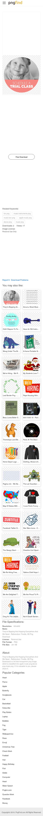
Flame (4, 682)
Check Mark (7, 751)
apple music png (25, 217)
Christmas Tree (8, 746)
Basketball (6, 703)
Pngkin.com (7, 790)
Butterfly (5, 690)
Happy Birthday (8, 764)
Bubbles (5, 720)
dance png (8, 222)
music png (20, 222)
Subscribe (6, 708)
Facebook (6, 798)
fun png (6, 213)
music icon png (9, 217)
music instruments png (22, 213)
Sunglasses (7, 695)
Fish (4, 768)
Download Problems (19, 280)
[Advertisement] (21, 33)
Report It (6, 280)
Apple (4, 686)
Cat (3, 699)
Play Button (6, 712)
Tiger (4, 729)
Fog (3, 725)
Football (5, 755)
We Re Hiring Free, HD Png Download (17, 572)
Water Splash (7, 785)
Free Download (21, 157)
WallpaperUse (7, 733)
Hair (4, 759)
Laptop (5, 716)
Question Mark (8, 794)
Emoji (4, 742)
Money (5, 803)
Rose (4, 738)
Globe (4, 772)
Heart (4, 677)
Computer (6, 777)
